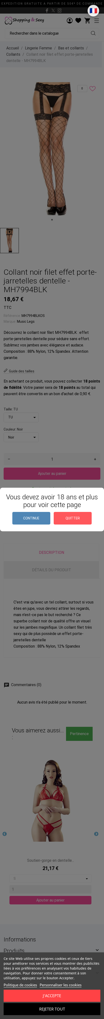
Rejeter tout (52, 1009)
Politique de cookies (20, 984)
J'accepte (52, 995)
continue (31, 518)
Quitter (73, 518)
